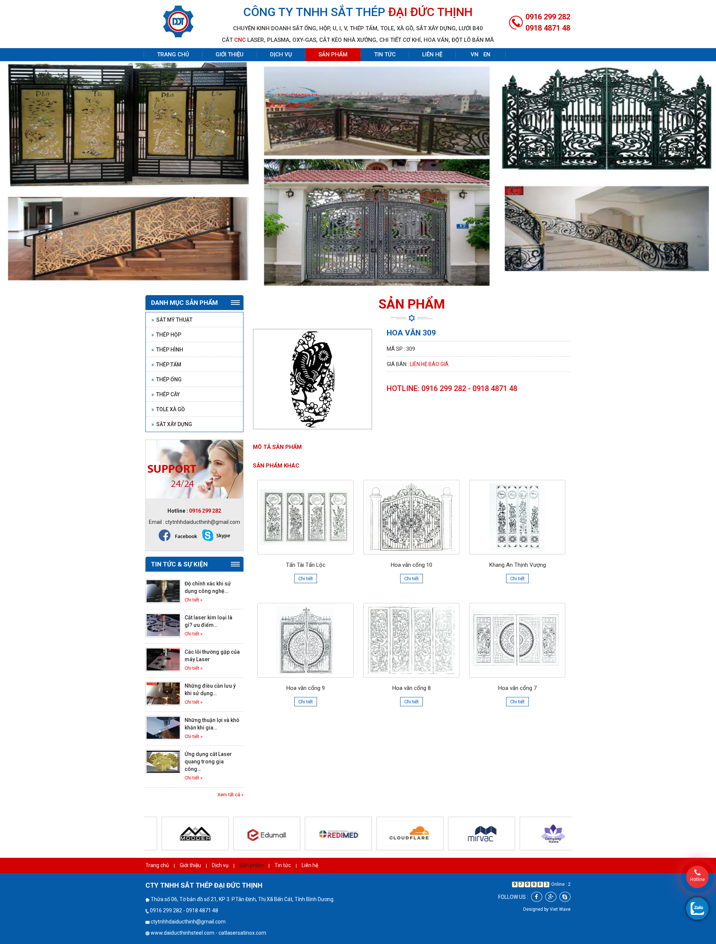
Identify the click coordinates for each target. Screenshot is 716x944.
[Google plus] (550, 897)
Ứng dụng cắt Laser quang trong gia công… (208, 761)
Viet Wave (560, 909)
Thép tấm (166, 365)
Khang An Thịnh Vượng (517, 565)
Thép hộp (166, 335)
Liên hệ (432, 54)
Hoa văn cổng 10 (411, 565)
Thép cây (165, 394)
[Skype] (565, 897)
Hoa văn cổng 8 (411, 688)
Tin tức (385, 54)
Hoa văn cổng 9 (305, 688)
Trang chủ (173, 54)
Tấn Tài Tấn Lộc (306, 565)
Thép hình (167, 350)
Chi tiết (305, 578)
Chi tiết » (193, 600)
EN (486, 54)
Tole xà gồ (168, 409)
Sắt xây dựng (171, 424)
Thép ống (166, 379)
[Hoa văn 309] (312, 378)
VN (474, 54)
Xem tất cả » (230, 794)
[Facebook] (536, 897)
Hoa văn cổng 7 (517, 688)
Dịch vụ (281, 54)
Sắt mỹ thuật (171, 320)
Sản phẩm (333, 54)
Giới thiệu (230, 54)
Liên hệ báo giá (429, 364)
